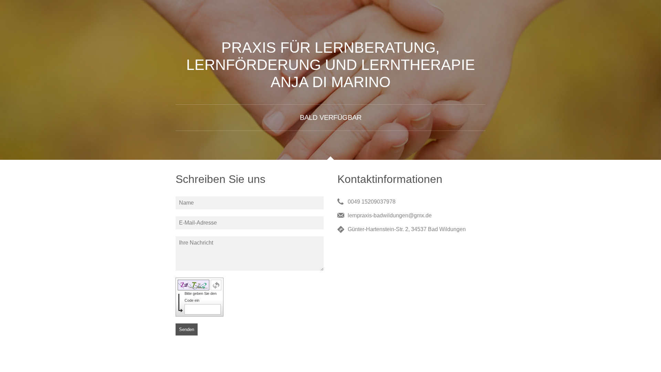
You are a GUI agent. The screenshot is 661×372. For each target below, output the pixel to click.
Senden (186, 329)
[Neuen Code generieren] (216, 285)
